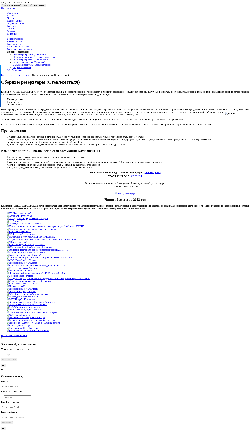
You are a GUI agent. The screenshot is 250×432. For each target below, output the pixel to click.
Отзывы (11, 31)
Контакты (12, 34)
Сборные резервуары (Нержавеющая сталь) (34, 57)
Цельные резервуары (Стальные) (29, 62)
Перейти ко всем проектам (14, 335)
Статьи (10, 28)
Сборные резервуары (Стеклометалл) (31, 54)
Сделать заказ (8, 8)
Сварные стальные (22, 67)
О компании (13, 13)
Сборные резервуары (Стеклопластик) (31, 59)
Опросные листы (15, 23)
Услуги (10, 18)
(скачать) (136, 175)
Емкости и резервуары (21, 75)
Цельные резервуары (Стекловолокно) (32, 65)
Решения (11, 26)
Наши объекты (14, 21)
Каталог (11, 15)
